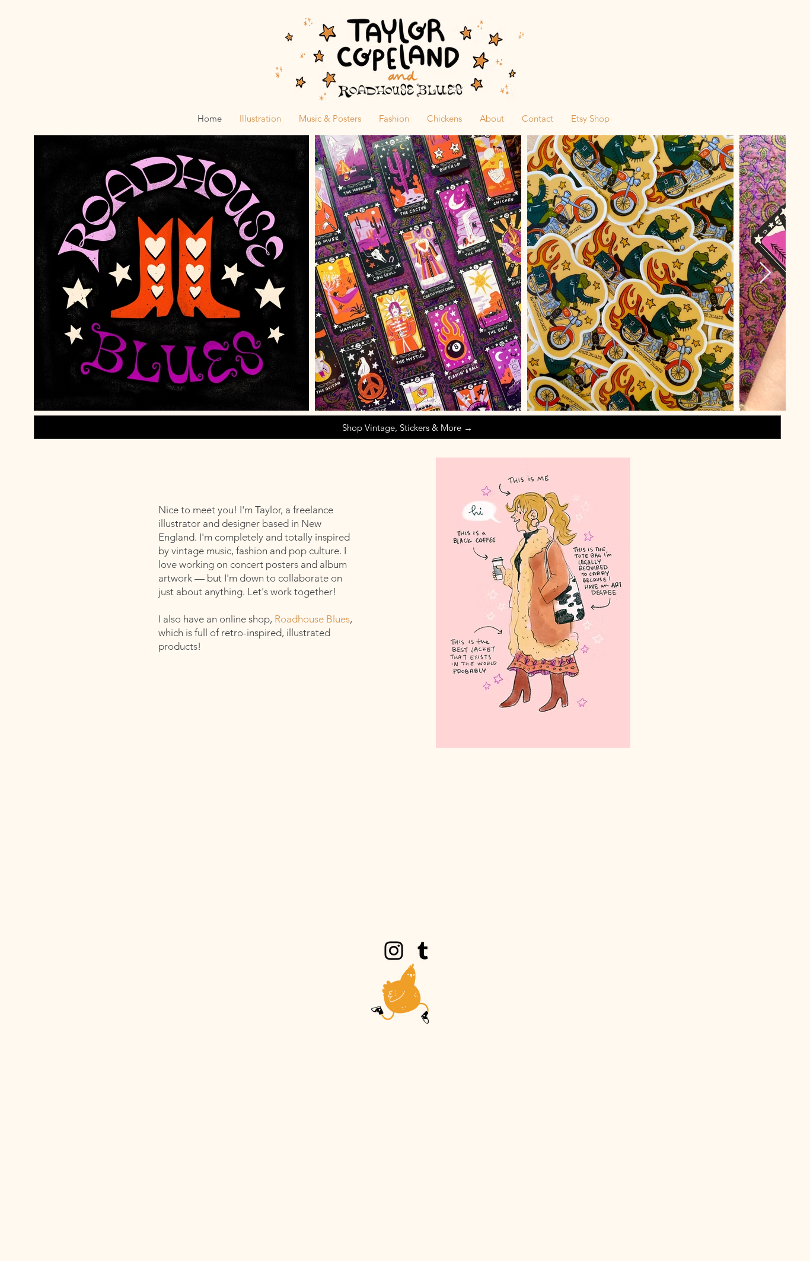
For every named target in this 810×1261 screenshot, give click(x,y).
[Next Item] (765, 273)
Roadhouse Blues (312, 619)
